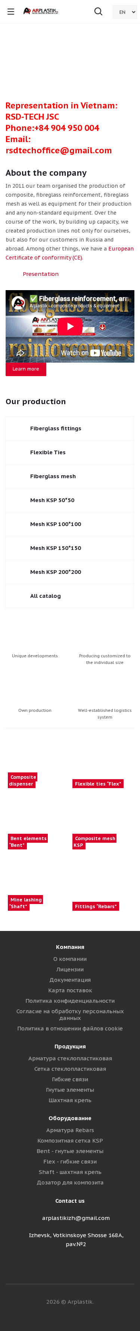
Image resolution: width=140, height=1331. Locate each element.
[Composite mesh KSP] (102, 820)
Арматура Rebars (70, 1130)
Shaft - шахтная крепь (70, 1171)
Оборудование (70, 1118)
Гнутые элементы (70, 1089)
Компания (70, 946)
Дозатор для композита (70, 1182)
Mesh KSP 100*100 (55, 524)
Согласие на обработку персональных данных (70, 1014)
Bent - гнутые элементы (70, 1151)
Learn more (26, 369)
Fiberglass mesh (53, 476)
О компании (70, 958)
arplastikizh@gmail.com (76, 1217)
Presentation (41, 273)
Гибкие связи (70, 1079)
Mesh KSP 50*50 (52, 500)
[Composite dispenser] (38, 759)
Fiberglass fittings (55, 428)
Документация (70, 979)
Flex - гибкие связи (70, 1161)
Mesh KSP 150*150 (55, 547)
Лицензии (70, 969)
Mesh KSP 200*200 (55, 571)
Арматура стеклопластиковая (70, 1058)
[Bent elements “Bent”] (38, 820)
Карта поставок (70, 990)
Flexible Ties (48, 452)
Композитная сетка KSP (70, 1140)
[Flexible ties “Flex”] (102, 759)
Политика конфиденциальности (70, 1000)
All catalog (45, 595)
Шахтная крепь (70, 1100)
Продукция (70, 1046)
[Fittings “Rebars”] (102, 881)
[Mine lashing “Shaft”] (38, 881)
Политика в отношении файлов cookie (70, 1028)
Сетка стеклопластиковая (70, 1068)
